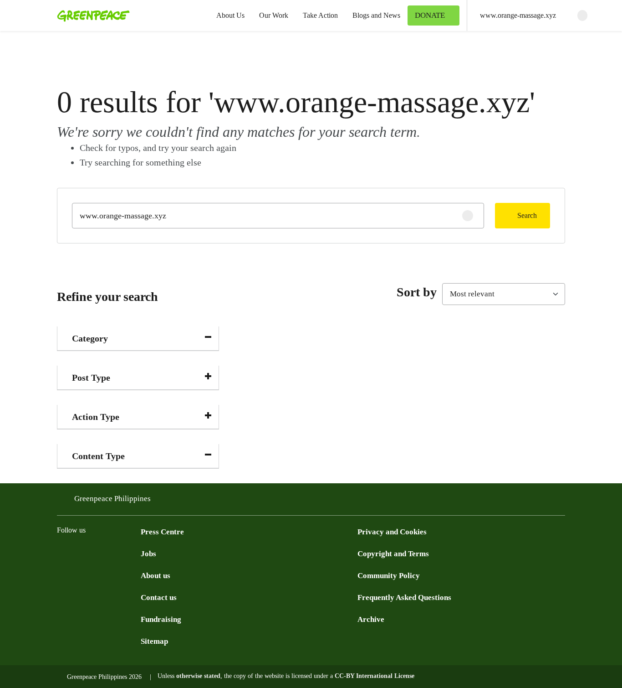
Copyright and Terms (393, 553)
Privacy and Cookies (392, 532)
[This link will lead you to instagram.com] (117, 553)
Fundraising (161, 619)
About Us (230, 15)
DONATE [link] (430, 15)
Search (527, 215)
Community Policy (388, 575)
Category (90, 338)
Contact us (159, 597)
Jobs (148, 553)
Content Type (98, 456)
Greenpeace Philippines (112, 498)
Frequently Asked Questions (404, 597)
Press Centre (162, 532)
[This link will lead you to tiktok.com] (135, 553)
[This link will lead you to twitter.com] (80, 553)
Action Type (95, 417)
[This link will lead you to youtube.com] (98, 553)
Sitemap (154, 641)
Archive (370, 619)
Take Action (320, 15)
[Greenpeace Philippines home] (90, 15)
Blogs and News (376, 15)
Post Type (91, 377)
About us (155, 575)
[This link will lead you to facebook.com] (62, 553)
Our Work (273, 15)
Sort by (417, 292)
